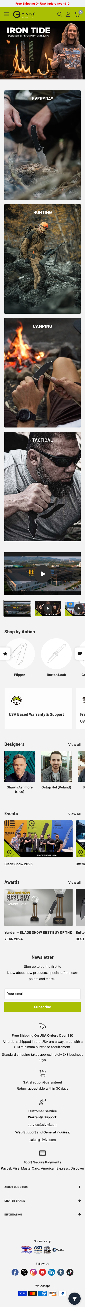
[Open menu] (6, 14)
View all (74, 744)
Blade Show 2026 (18, 864)
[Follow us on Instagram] (33, 1272)
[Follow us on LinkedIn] (51, 1272)
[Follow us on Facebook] (15, 1272)
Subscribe (42, 1007)
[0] (77, 14)
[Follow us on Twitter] (24, 1272)
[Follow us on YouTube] (42, 1272)
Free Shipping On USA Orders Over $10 (42, 3)
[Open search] (59, 14)
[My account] (68, 14)
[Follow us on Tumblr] (60, 1272)
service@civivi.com (42, 1124)
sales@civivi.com (42, 1140)
